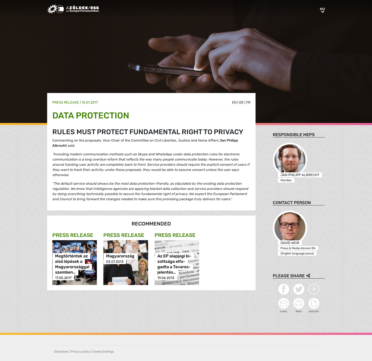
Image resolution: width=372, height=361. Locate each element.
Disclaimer (61, 351)
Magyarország (120, 256)
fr (248, 102)
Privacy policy (80, 351)
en (234, 102)
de (241, 102)
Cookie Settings (103, 351)
